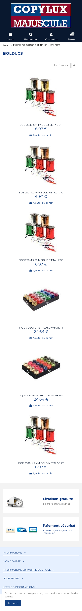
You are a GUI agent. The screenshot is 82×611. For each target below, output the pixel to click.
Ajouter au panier (43, 135)
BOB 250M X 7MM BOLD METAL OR (41, 124)
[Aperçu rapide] (43, 120)
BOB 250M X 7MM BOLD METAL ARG (41, 192)
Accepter (13, 603)
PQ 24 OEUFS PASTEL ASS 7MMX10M (41, 395)
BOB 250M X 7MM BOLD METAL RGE (41, 259)
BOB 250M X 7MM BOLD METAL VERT (41, 462)
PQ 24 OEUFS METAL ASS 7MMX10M (41, 327)
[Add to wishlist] (38, 120)
